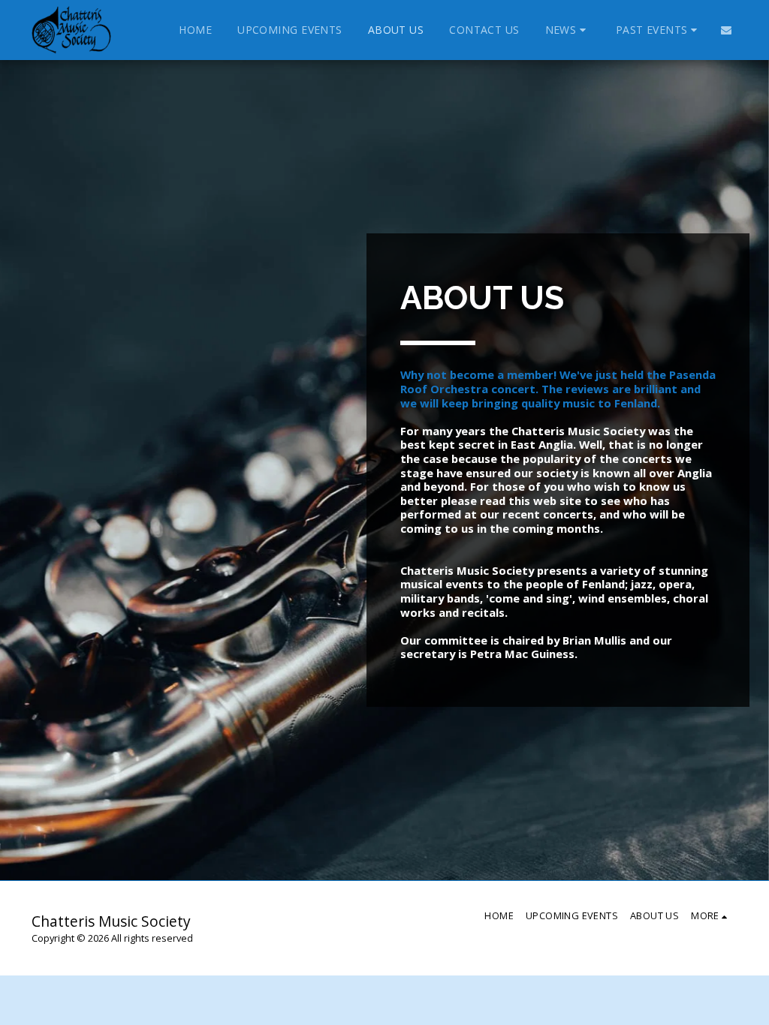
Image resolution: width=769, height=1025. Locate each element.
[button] (568, 30)
